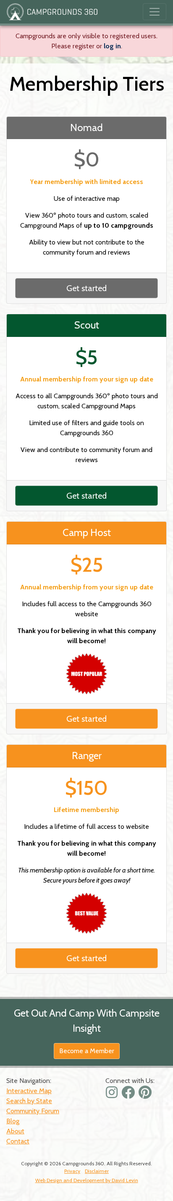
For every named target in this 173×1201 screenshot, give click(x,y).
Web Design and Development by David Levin (86, 1180)
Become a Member (86, 1051)
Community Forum (32, 1111)
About (15, 1131)
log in (112, 46)
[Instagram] (113, 1095)
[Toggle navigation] (154, 11)
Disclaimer (97, 1171)
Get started (86, 288)
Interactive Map (29, 1091)
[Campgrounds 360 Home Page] (52, 11)
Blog (12, 1121)
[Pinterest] (146, 1095)
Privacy (72, 1171)
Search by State (29, 1101)
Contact (17, 1141)
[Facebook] (129, 1095)
